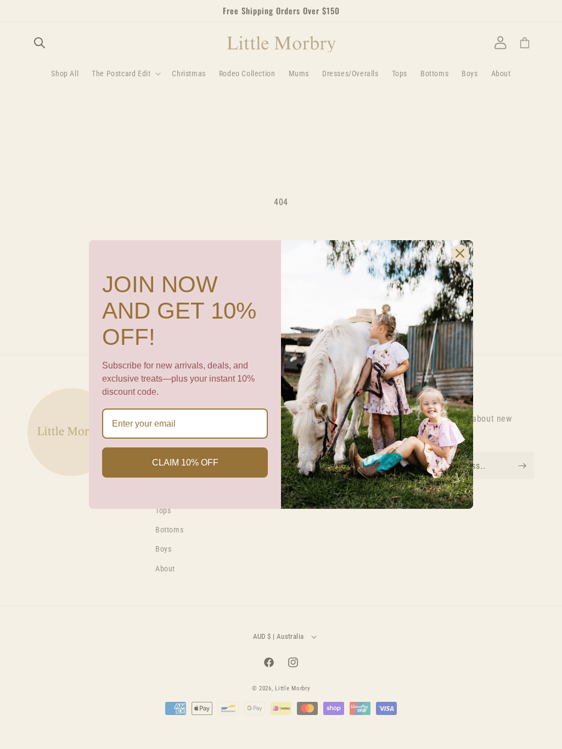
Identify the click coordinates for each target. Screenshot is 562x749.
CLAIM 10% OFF (185, 462)
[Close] (460, 253)
